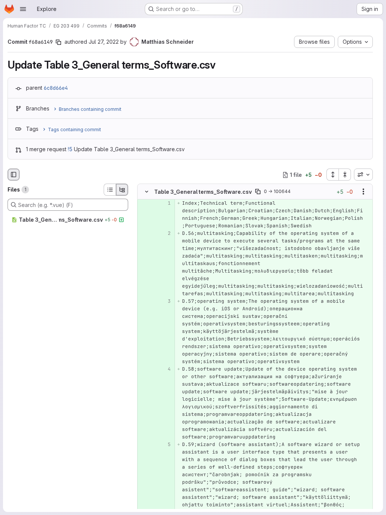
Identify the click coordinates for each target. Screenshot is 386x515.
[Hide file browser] (14, 175)
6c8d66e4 (56, 87)
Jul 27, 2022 (104, 41)
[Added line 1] (164, 203)
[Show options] (363, 191)
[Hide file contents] (146, 191)
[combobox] (363, 175)
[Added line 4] (164, 369)
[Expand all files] (332, 175)
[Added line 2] (164, 234)
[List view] (110, 190)
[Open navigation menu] (23, 9)
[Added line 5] (164, 445)
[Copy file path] (257, 191)
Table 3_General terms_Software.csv (203, 192)
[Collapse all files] (345, 175)
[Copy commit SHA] (58, 42)
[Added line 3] (164, 301)
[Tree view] (122, 190)
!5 (70, 149)
